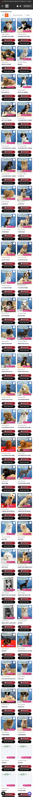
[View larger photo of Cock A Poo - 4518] (14, 243)
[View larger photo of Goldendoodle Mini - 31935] (30, 411)
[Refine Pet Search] (3, 15)
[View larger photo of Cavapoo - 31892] (30, 159)
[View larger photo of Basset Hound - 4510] (14, 48)
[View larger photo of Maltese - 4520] (30, 523)
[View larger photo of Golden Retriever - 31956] (30, 383)
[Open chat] (29, 793)
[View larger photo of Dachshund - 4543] (14, 299)
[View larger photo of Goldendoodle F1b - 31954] (14, 411)
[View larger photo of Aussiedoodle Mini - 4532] (30, 20)
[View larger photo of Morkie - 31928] (30, 606)
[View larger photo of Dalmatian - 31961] (30, 299)
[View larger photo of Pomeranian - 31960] (14, 718)
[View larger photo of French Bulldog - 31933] (14, 355)
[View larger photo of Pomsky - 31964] (14, 746)
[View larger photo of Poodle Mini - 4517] (30, 774)
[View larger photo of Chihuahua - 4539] (30, 215)
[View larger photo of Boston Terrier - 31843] (30, 76)
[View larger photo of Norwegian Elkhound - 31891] (30, 634)
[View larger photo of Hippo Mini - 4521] (14, 467)
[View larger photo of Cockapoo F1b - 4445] (30, 243)
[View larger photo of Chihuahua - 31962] (14, 215)
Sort (28, 15)
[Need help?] (3, 793)
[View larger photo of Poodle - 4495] (14, 774)
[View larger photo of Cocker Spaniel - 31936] (14, 271)
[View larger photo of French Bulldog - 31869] (30, 327)
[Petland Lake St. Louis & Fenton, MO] (7, 6)
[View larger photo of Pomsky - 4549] (30, 746)
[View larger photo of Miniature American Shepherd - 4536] (30, 550)
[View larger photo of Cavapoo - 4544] (30, 187)
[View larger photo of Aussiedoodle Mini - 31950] (14, 20)
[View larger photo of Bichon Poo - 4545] (14, 76)
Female (22, 34)
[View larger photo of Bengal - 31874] (30, 48)
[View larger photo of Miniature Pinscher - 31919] (30, 578)
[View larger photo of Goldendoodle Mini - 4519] (30, 439)
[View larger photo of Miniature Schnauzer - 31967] (14, 606)
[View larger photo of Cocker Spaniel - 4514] (30, 271)
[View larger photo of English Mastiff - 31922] (14, 327)
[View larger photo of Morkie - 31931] (14, 634)
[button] (6, 20)
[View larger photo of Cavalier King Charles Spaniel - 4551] (14, 159)
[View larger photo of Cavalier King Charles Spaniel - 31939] (14, 131)
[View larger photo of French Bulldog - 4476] (30, 355)
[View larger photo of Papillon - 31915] (30, 662)
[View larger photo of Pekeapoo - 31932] (30, 690)
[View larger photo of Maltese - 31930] (14, 523)
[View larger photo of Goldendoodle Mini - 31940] (14, 439)
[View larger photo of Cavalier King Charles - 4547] (30, 104)
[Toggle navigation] (2, 6)
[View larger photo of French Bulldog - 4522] (14, 383)
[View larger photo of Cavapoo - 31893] (14, 187)
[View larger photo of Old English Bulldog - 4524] (14, 662)
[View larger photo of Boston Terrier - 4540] (14, 104)
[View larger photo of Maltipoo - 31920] (14, 550)
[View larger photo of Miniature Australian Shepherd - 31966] (14, 578)
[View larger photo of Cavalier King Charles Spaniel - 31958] (30, 131)
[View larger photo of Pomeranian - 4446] (30, 718)
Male (5, 34)
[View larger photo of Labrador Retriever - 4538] (30, 495)
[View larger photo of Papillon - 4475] (14, 690)
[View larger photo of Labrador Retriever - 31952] (14, 495)
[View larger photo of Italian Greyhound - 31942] (30, 467)
